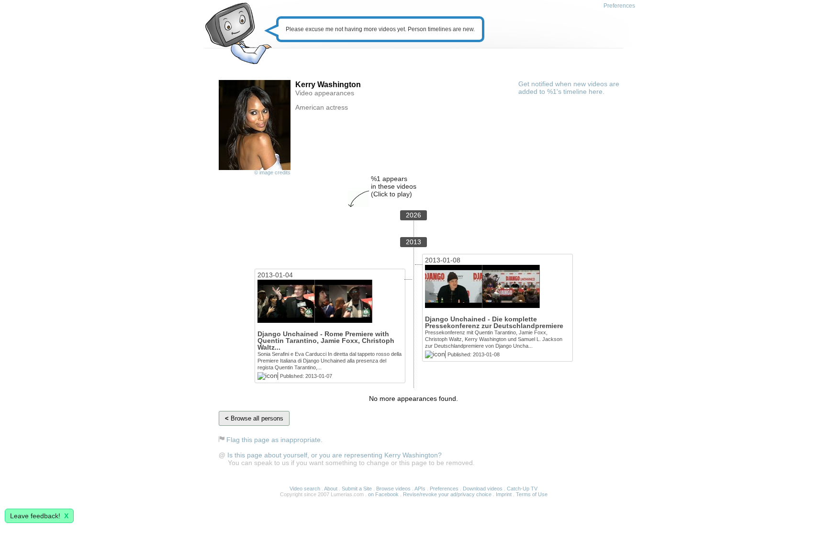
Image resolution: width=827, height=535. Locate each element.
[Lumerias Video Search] (238, 34)
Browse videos (393, 488)
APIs (419, 488)
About (330, 488)
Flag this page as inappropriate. (274, 440)
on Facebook (383, 494)
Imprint (504, 494)
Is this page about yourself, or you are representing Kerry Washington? (334, 455)
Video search (305, 488)
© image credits (272, 172)
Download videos (483, 488)
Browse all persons (254, 418)
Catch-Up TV (522, 488)
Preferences (619, 5)
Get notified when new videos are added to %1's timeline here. (568, 87)
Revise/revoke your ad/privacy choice (447, 494)
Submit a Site (357, 488)
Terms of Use (532, 494)
